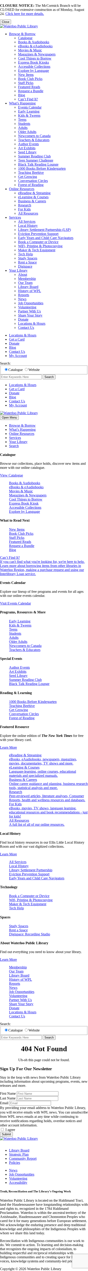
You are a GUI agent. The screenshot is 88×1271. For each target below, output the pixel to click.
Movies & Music (30, 50)
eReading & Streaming (34, 193)
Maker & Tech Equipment (36, 250)
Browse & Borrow (22, 34)
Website (34, 370)
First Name (8, 1093)
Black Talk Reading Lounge (38, 164)
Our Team (25, 283)
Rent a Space (27, 262)
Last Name (8, 1098)
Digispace (25, 266)
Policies (14, 1162)
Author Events (28, 144)
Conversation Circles (33, 181)
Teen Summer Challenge (35, 160)
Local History (28, 226)
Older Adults (27, 132)
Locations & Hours (31, 323)
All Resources (28, 213)
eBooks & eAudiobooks (35, 46)
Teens (22, 119)
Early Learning (28, 111)
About (22, 274)
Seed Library (27, 152)
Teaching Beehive (31, 172)
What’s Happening (22, 103)
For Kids (24, 209)
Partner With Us (29, 311)
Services (15, 217)
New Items (26, 75)
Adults (23, 128)
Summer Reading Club (34, 156)
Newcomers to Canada (34, 136)
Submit (6, 1134)
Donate (23, 319)
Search (49, 377)
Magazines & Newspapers (37, 54)
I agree (10, 1130)
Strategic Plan (19, 1154)
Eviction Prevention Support (38, 234)
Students (24, 124)
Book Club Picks (30, 79)
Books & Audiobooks (33, 42)
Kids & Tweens (29, 115)
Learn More (8, 747)
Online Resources (21, 189)
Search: (5, 363)
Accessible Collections (34, 66)
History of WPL (29, 291)
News (22, 299)
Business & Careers (32, 201)
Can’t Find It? (28, 99)
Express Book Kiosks (33, 62)
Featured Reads (29, 87)
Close (5, 22)
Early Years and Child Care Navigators (45, 238)
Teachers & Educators (33, 140)
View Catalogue (11, 475)
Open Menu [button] (9, 417)
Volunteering (27, 307)
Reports (23, 295)
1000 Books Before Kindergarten (42, 168)
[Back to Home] (19, 26)
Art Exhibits (26, 148)
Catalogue (25, 38)
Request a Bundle (30, 91)
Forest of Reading (31, 185)
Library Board (28, 287)
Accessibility (18, 1182)
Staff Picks (25, 83)
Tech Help (25, 254)
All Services (26, 221)
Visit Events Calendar (15, 603)
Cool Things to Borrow (34, 58)
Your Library (18, 270)
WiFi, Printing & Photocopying (40, 246)
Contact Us (26, 327)
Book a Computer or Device (38, 242)
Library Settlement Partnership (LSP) (44, 230)
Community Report (23, 1158)
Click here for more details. (24, 14)
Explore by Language (33, 71)
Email (4, 1103)
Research (24, 205)
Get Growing (27, 177)
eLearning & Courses (33, 197)
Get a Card (17, 339)
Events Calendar (30, 107)
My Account (18, 356)
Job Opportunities (30, 303)
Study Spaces (27, 258)
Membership (27, 279)
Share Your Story (30, 315)
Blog (21, 95)
